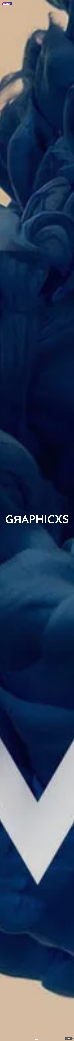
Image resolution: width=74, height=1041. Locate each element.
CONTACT (68, 3)
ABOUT (26, 3)
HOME (19, 3)
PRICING (32, 3)
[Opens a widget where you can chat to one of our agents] (69, 1038)
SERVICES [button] (41, 3)
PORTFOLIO (59, 3)
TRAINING (50, 3)
